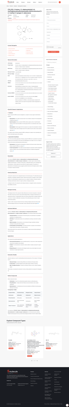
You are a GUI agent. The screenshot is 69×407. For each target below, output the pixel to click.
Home (18, 2)
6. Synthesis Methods (29, 48)
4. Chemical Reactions (11, 53)
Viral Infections (56, 375)
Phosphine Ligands (51, 99)
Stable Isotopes (50, 118)
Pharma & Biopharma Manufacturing (36, 372)
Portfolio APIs (49, 123)
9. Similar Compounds (29, 53)
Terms (61, 397)
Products (22, 2)
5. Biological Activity (11, 55)
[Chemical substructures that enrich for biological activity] (37, 203)
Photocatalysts (50, 101)
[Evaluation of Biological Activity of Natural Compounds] (38, 203)
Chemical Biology (50, 106)
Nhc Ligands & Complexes (52, 94)
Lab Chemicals (49, 116)
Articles (34, 2)
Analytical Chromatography (51, 132)
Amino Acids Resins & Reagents (52, 111)
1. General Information (11, 48)
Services (28, 2)
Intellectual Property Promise (55, 397)
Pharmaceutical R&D (57, 365)
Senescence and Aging (58, 380)
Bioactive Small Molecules (51, 125)
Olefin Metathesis (51, 96)
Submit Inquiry (53, 51)
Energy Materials (50, 72)
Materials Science (33, 367)
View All (10, 348)
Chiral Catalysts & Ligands (52, 88)
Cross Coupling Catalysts (52, 89)
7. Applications (28, 50)
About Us (40, 2)
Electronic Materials (50, 67)
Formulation (49, 120)
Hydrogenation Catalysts (52, 91)
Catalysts (49, 81)
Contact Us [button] (53, 153)
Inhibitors (32, 379)
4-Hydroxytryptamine (50, 340)
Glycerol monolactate (12, 340)
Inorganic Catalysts (51, 93)
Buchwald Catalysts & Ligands (53, 84)
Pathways (49, 135)
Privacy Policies (47, 397)
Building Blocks (49, 113)
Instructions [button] (53, 156)
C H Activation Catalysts (52, 86)
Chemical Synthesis (50, 79)
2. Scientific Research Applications (13, 50)
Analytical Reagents (50, 130)
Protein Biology (33, 374)
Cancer (55, 373)
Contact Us (9, 374)
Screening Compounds (51, 74)
